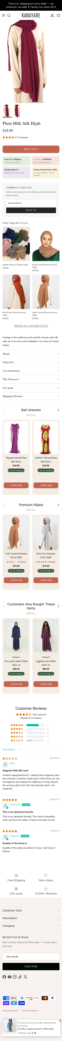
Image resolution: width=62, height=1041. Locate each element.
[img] (10, 758)
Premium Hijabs (31, 505)
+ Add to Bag (16, 485)
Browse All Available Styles (31, 325)
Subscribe (30, 966)
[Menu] (3, 15)
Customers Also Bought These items (31, 606)
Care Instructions (11, 370)
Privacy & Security (10, 1010)
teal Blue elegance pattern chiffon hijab (35, 1029)
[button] (10, 137)
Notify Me (31, 210)
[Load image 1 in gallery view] (31, 61)
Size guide (8, 387)
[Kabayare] (31, 15)
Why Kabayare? (11, 379)
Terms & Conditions (29, 1010)
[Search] (10, 15)
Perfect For (8, 362)
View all (31, 415)
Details (6, 353)
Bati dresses (31, 410)
